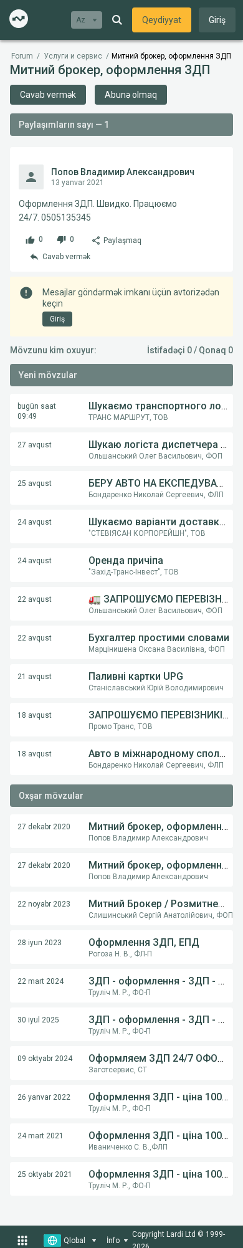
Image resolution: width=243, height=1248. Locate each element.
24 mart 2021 (40, 1135)
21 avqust (34, 676)
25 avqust (34, 483)
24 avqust (34, 522)
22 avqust (34, 599)
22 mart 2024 (40, 981)
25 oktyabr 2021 (44, 1174)
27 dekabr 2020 (43, 826)
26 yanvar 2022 (43, 1097)
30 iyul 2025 (38, 1020)
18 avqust (34, 715)
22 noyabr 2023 (43, 904)
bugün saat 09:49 (36, 411)
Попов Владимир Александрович (122, 172)
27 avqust (34, 445)
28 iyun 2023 (39, 942)
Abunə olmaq (131, 95)
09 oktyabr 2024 (44, 1058)
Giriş (217, 20)
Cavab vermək (48, 95)
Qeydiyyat (161, 20)
